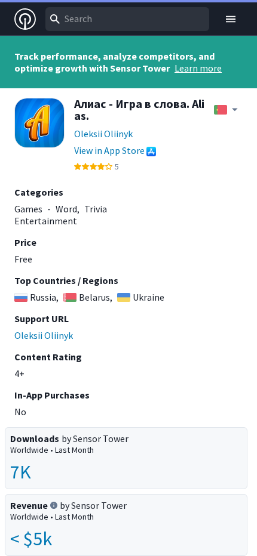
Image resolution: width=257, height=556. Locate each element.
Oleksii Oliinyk (103, 134)
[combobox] (127, 19)
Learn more (198, 68)
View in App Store (109, 150)
